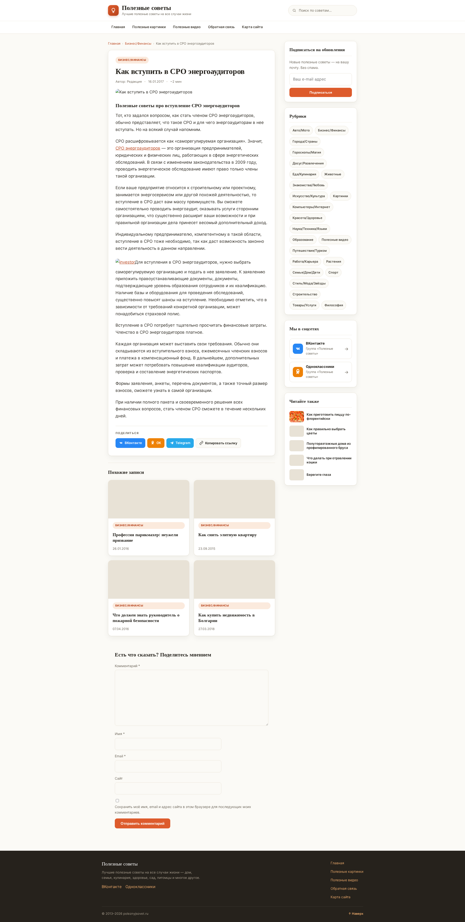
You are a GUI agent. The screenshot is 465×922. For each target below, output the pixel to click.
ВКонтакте (112, 886)
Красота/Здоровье (307, 218)
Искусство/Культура (309, 196)
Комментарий (127, 666)
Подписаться (321, 92)
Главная (118, 27)
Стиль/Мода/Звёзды (309, 283)
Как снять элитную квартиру (227, 534)
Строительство (305, 294)
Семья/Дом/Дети (306, 272)
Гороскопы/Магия (307, 152)
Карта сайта (252, 27)
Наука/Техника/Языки (310, 229)
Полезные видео (187, 27)
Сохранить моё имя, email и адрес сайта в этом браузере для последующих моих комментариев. (183, 809)
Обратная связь (221, 27)
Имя (120, 734)
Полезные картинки (149, 27)
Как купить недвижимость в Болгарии (226, 617)
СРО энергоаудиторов (138, 148)
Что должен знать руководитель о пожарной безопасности (146, 617)
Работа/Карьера (305, 261)
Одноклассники (140, 886)
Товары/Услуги (304, 305)
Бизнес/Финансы (138, 43)
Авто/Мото (301, 130)
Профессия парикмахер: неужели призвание (145, 537)
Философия (334, 305)
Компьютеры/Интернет (311, 207)
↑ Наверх (355, 913)
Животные (332, 174)
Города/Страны (305, 141)
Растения (333, 261)
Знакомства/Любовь (309, 185)
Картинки (340, 196)
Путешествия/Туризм (310, 250)
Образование (303, 240)
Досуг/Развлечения (308, 163)
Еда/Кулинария (304, 174)
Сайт (119, 778)
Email (120, 756)
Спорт (333, 272)
